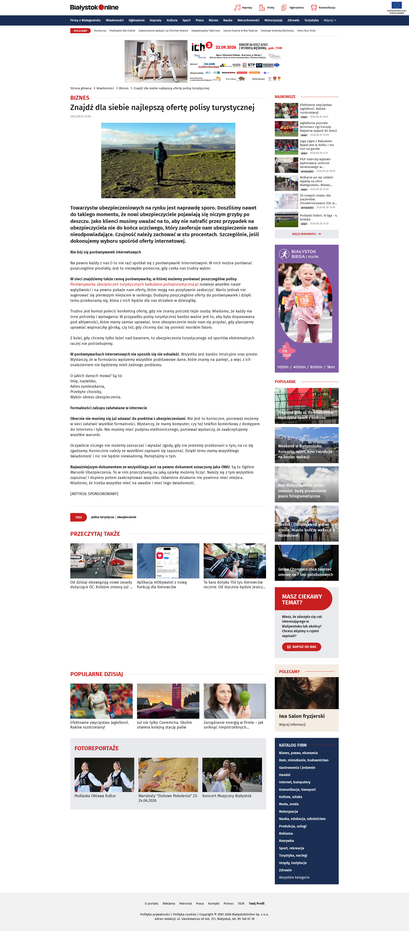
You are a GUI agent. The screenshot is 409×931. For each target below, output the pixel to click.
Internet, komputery (294, 782)
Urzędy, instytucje (293, 863)
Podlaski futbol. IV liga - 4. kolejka (319, 217)
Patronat (185, 903)
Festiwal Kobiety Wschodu (277, 30)
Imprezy (247, 7)
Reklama (286, 833)
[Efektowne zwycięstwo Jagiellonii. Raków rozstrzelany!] (101, 701)
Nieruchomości (248, 20)
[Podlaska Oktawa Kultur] (104, 775)
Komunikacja (327, 7)
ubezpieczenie (126, 517)
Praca (200, 20)
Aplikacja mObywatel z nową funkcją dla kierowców (162, 584)
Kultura (172, 20)
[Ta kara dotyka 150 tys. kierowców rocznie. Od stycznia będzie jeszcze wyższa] (235, 560)
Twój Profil (256, 903)
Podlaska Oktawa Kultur (95, 796)
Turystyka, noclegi (293, 855)
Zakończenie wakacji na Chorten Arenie (163, 30)
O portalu (151, 903)
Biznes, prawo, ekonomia (298, 753)
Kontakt (213, 903)
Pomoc (229, 903)
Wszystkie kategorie (294, 877)
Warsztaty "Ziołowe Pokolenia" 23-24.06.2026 (168, 798)
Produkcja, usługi (293, 826)
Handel (284, 775)
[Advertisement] (168, 630)
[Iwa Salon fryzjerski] (307, 693)
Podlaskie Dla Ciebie (122, 30)
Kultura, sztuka (290, 797)
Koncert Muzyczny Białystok (226, 796)
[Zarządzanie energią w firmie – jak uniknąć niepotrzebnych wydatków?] (235, 701)
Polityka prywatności (155, 914)
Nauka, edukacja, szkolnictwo (302, 819)
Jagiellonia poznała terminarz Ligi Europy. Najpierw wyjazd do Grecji (318, 127)
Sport (187, 20)
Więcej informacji (292, 725)
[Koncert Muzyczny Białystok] (232, 775)
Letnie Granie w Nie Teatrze (240, 30)
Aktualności (307, 172)
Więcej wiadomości (304, 234)
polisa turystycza (102, 517)
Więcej (328, 20)
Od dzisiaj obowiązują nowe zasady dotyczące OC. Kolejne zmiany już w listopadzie (101, 584)
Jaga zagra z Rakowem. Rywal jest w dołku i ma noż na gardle (317, 145)
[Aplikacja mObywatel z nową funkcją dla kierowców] (168, 560)
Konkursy (100, 30)
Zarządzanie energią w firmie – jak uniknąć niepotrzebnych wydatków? (233, 725)
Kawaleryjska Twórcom (206, 30)
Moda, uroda (289, 804)
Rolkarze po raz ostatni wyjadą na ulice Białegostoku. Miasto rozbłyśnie (316, 181)
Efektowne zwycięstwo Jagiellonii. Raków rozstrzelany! (99, 725)
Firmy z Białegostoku (85, 20)
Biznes (213, 20)
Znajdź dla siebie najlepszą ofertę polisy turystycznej (171, 88)
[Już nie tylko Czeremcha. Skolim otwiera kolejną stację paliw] (168, 701)
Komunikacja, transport (297, 790)
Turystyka (311, 20)
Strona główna (80, 88)
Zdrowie (293, 20)
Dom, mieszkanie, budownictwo (303, 760)
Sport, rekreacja (291, 848)
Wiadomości (115, 20)
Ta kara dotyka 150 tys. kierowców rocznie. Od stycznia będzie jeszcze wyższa (234, 584)
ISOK (241, 903)
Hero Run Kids (306, 30)
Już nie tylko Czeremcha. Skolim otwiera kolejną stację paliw (164, 725)
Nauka (227, 20)
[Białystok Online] (94, 7)
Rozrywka (286, 841)
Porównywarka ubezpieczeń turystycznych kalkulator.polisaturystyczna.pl (134, 284)
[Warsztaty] (168, 775)
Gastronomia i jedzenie (297, 768)
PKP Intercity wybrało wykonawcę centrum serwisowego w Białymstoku (315, 163)
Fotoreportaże (97, 748)
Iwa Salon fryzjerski (302, 716)
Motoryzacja (273, 20)
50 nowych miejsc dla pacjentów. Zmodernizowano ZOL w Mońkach (317, 199)
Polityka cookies (184, 914)
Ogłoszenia (296, 7)
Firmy (270, 7)
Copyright (206, 914)
